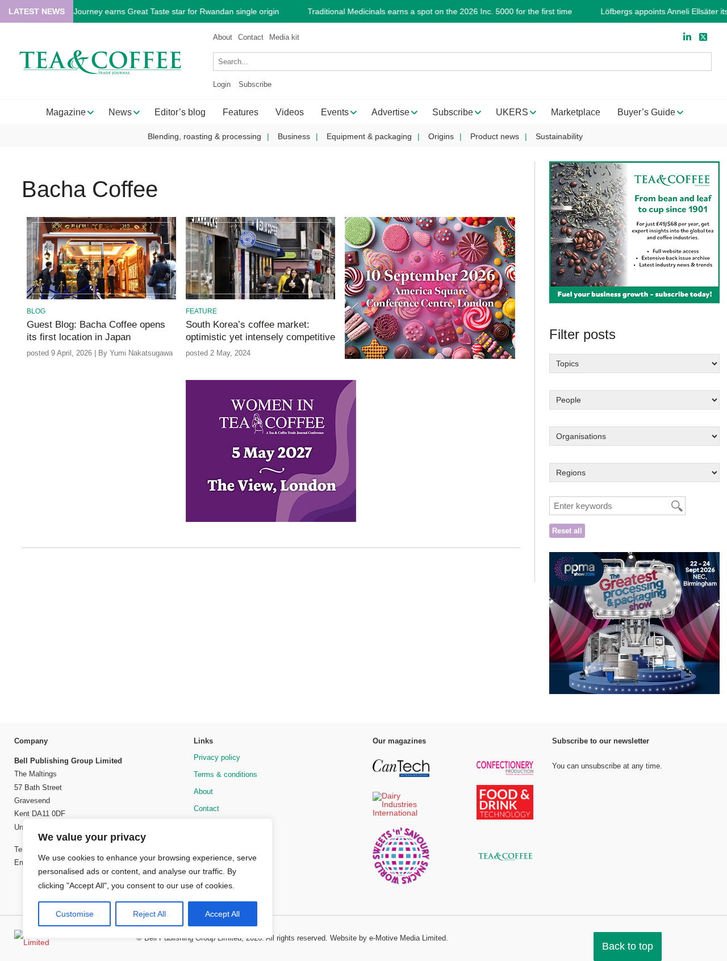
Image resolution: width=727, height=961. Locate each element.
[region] (148, 878)
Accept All (222, 913)
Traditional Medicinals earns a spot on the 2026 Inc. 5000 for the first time (439, 11)
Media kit (284, 37)
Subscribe (255, 84)
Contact (251, 37)
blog (36, 311)
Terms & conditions (225, 774)
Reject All (149, 913)
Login (222, 84)
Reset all (567, 531)
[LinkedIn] (687, 37)
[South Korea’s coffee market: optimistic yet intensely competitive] (260, 297)
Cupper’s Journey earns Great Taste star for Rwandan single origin (158, 11)
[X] (703, 37)
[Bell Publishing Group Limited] (68, 938)
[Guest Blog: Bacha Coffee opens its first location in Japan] (101, 297)
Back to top (627, 946)
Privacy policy (217, 757)
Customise (75, 913)
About (222, 37)
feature (201, 311)
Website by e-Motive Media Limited (388, 938)
